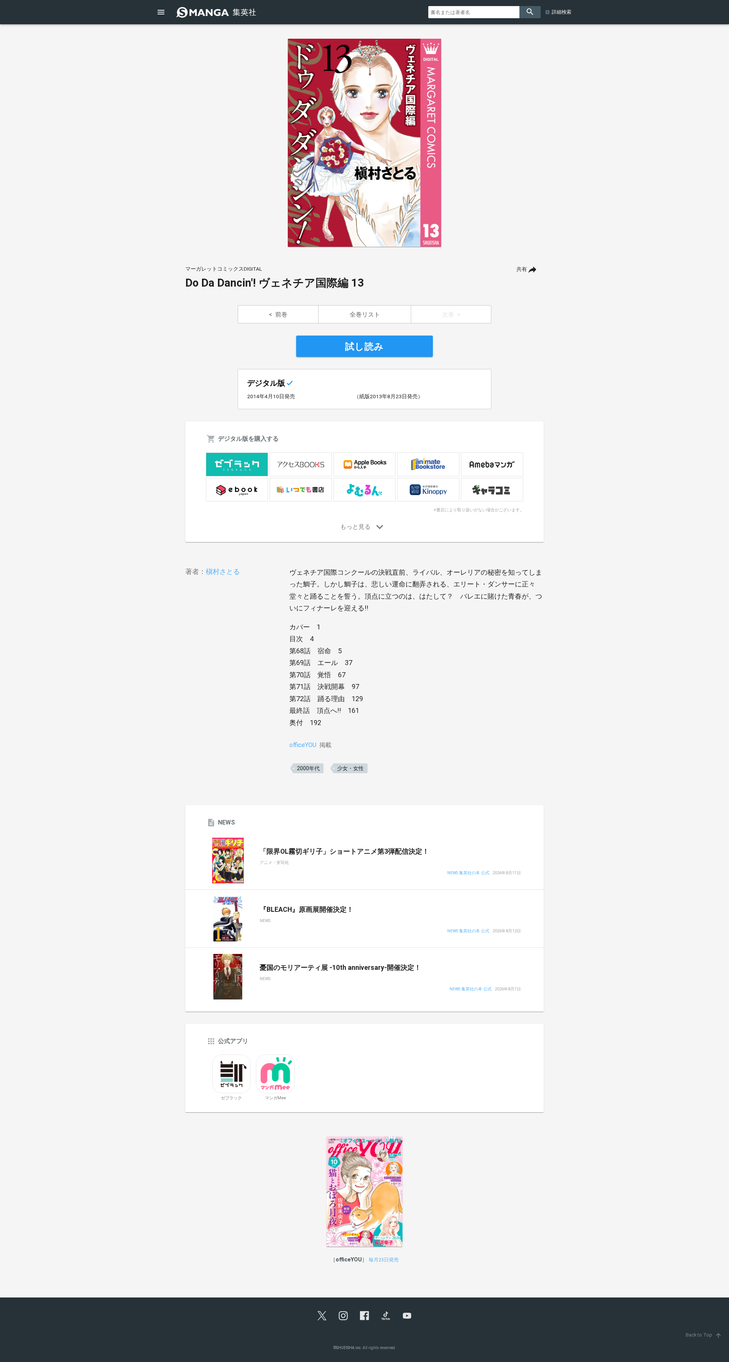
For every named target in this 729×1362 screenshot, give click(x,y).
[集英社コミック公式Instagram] (343, 1316)
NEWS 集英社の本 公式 (468, 873)
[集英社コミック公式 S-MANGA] (217, 12)
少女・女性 (350, 768)
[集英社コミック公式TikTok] (386, 1316)
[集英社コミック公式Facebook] (364, 1316)
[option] (364, 142)
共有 (521, 269)
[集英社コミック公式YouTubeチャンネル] (407, 1316)
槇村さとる (223, 571)
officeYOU (302, 745)
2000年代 (308, 768)
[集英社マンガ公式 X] (322, 1316)
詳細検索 (561, 12)
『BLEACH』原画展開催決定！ (306, 909)
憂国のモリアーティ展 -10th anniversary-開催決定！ (340, 967)
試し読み (364, 346)
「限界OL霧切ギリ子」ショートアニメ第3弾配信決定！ (344, 851)
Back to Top (704, 1335)
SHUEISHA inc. (349, 1348)
